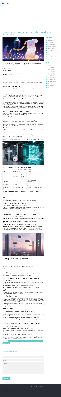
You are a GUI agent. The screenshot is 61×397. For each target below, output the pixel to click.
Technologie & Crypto (53, 52)
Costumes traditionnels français (52, 42)
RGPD (6, 392)
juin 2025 (50, 87)
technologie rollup (20, 341)
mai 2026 (50, 65)
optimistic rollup (6, 343)
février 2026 (51, 71)
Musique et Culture (52, 40)
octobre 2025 (51, 79)
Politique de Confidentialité (10, 391)
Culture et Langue (52, 56)
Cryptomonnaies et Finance (52, 54)
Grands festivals (56, 6)
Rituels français (21, 6)
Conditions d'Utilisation (9, 390)
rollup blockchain (12, 341)
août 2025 (50, 83)
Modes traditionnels (46, 6)
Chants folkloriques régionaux (51, 48)
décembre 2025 (52, 75)
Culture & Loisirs (52, 58)
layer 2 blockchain (29, 341)
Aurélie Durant (7, 61)
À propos (6, 389)
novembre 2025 (52, 77)
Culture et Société (52, 50)
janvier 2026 (51, 73)
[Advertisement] (30, 21)
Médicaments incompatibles (33, 6)
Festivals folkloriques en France (52, 46)
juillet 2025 (51, 85)
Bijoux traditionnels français (52, 44)
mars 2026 (51, 69)
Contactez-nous (8, 394)
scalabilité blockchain (38, 341)
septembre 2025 (52, 81)
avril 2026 (51, 67)
